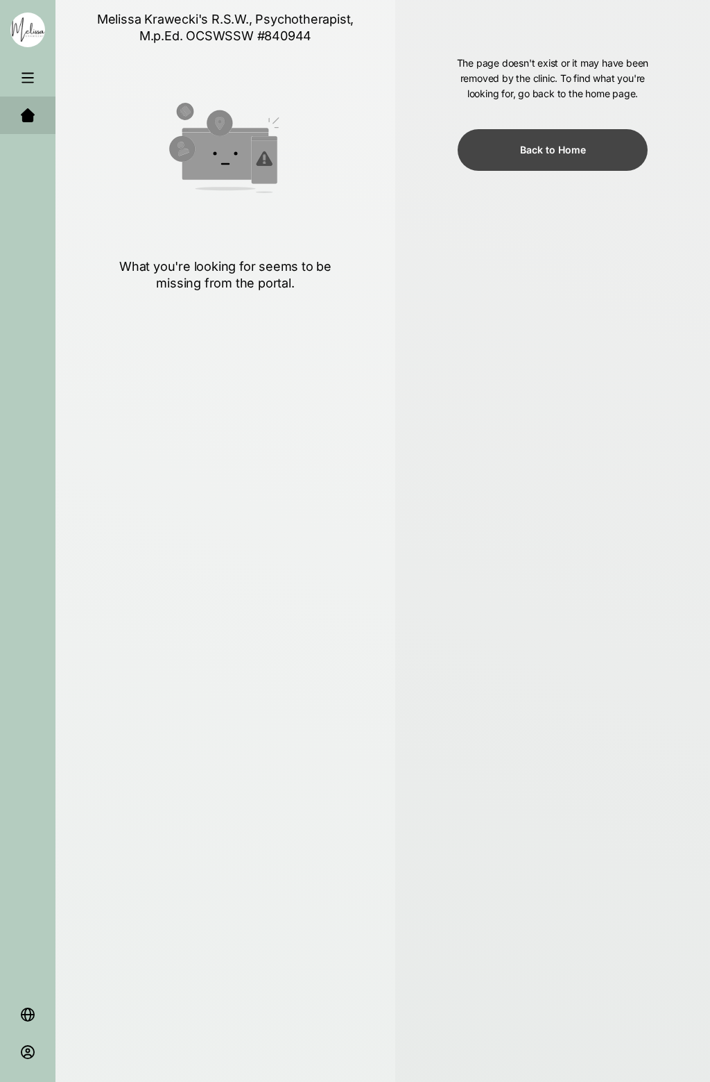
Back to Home (553, 150)
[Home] (27, 115)
